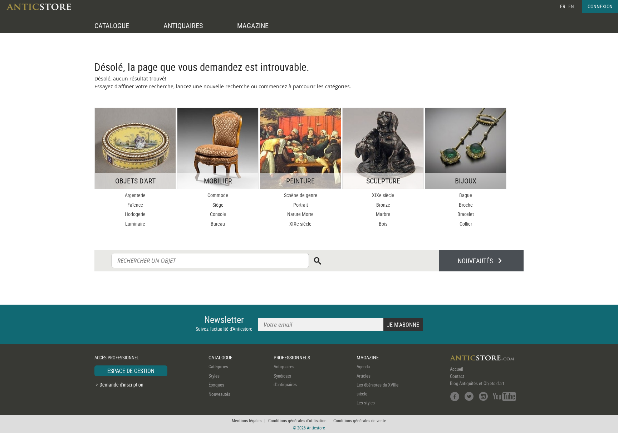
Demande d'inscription (121, 384)
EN (571, 6)
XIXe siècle (300, 223)
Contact (457, 376)
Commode (217, 195)
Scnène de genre (300, 195)
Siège (218, 204)
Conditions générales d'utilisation (297, 420)
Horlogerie (135, 214)
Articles (364, 376)
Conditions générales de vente (359, 420)
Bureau (218, 223)
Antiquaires (284, 366)
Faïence (135, 204)
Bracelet (465, 214)
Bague (465, 195)
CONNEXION (600, 6)
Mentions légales (246, 420)
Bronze (383, 204)
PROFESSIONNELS (292, 357)
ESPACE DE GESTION (130, 371)
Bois (383, 223)
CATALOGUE (111, 25)
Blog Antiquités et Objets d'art (477, 383)
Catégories (218, 366)
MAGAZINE (253, 25)
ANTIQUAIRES (183, 25)
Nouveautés (219, 394)
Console (218, 214)
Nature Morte (300, 214)
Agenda (363, 366)
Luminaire (135, 223)
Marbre (383, 214)
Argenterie (135, 195)
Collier (466, 223)
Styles (214, 376)
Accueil (456, 369)
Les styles (366, 402)
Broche (466, 204)
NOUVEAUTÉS (475, 260)
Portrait (300, 204)
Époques (216, 385)
